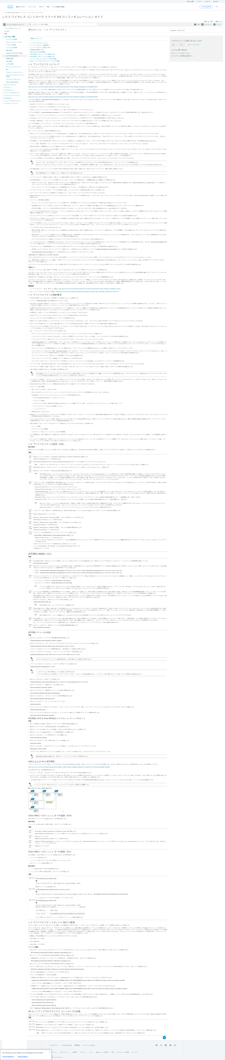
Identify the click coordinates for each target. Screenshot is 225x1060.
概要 (6, 33)
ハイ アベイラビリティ (12, 56)
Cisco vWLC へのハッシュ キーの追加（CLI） (42, 56)
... (2, 12)
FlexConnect (8, 98)
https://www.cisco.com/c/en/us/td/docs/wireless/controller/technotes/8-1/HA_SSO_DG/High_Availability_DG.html (89, 288)
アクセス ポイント (10, 90)
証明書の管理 (9, 58)
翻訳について (219, 21)
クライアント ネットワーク (12, 95)
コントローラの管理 (11, 39)
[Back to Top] (164, 1037)
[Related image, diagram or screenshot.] (45, 812)
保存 (198, 24)
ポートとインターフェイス (13, 66)
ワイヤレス (8, 87)
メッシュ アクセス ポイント (12, 92)
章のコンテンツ (36, 38)
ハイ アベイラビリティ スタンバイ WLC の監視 (43, 58)
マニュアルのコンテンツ (15, 24)
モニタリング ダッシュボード (14, 42)
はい (174, 44)
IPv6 (7, 69)
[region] (26, 1054)
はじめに (7, 31)
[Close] (49, 1052)
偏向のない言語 (208, 21)
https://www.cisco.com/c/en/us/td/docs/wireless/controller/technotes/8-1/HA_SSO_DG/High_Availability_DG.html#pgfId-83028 (63, 97)
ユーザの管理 (9, 64)
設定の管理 (9, 50)
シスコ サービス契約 (178, 56)
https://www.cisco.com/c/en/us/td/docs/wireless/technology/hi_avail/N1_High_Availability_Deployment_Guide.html (87, 291)
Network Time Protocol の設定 (14, 53)
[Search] (30, 24)
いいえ (181, 44)
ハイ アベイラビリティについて (39, 43)
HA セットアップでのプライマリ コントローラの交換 (44, 61)
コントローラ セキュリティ (13, 79)
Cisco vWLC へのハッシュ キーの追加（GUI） (43, 54)
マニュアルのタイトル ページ (13, 28)
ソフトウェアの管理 (11, 47)
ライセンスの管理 (11, 45)
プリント (218, 24)
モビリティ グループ (10, 84)
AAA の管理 (9, 61)
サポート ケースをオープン (179, 53)
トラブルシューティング (11, 103)
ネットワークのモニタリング (13, 101)
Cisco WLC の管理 (9, 36)
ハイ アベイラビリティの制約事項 (39, 45)
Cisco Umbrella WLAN (12, 82)
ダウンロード (208, 24)
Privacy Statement (8, 1056)
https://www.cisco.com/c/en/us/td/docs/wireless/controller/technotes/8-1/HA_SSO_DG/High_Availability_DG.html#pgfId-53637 (63, 86)
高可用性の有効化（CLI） (37, 49)
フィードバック (194, 44)
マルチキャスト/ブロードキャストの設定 (15, 75)
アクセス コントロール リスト (14, 72)
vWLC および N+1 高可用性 (37, 52)
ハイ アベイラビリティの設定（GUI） (40, 47)
